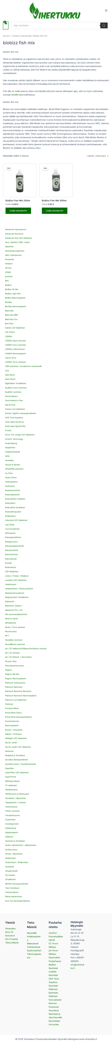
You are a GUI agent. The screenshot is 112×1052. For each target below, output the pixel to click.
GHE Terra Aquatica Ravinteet (54, 982)
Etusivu (6, 36)
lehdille (15, 94)
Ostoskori (10, 935)
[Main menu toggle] (106, 10)
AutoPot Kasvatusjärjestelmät (56, 936)
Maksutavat (32, 943)
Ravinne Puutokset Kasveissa (54, 1007)
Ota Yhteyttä (11, 939)
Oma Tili (9, 932)
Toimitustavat (33, 947)
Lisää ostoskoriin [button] (18, 210)
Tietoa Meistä (11, 942)
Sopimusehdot (34, 950)
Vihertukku (10, 928)
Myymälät (32, 933)
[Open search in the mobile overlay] (59, 25)
